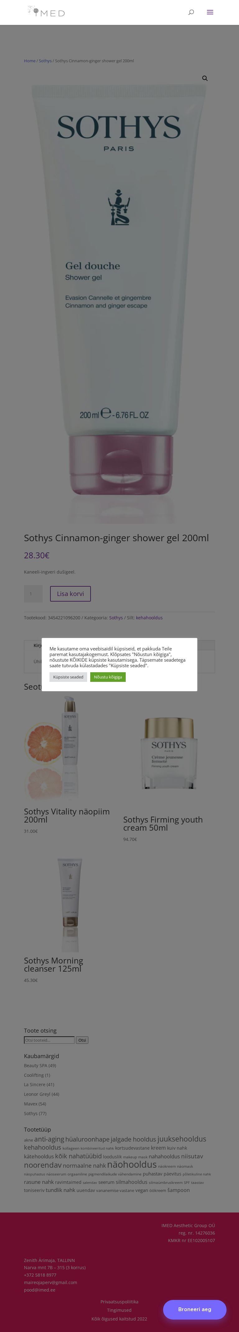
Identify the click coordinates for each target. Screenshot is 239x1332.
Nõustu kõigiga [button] (108, 677)
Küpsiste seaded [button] (68, 677)
